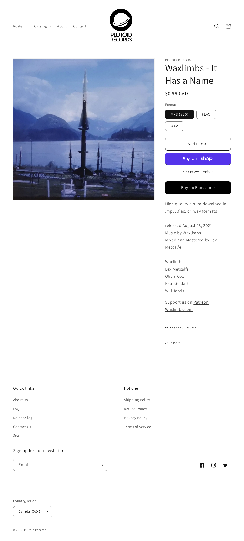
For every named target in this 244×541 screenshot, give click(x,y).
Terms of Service (137, 426)
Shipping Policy (137, 399)
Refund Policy (135, 408)
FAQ (16, 408)
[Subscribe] (101, 465)
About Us (20, 399)
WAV (174, 125)
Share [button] (176, 342)
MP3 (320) (179, 114)
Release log (22, 417)
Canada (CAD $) (30, 511)
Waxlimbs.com (179, 309)
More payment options (198, 171)
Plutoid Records (35, 529)
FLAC (206, 114)
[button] (20, 26)
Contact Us (22, 426)
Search (19, 435)
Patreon (201, 302)
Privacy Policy (135, 417)
